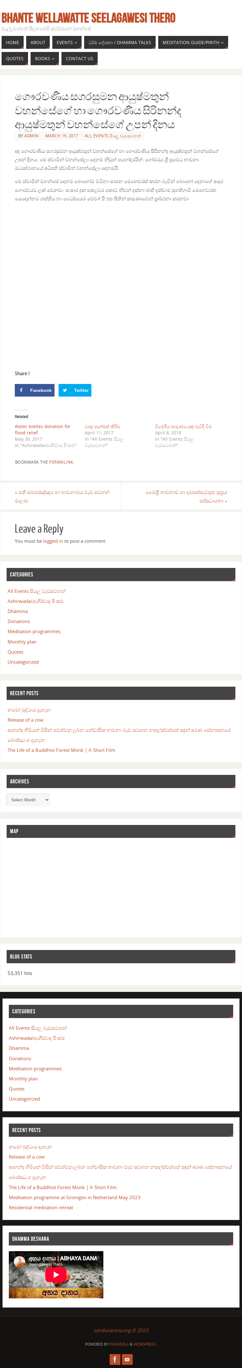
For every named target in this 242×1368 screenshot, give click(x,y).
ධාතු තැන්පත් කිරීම (102, 426)
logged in (53, 541)
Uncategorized (23, 662)
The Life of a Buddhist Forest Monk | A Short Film (61, 750)
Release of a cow (25, 720)
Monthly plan (22, 641)
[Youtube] (127, 1359)
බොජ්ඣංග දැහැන (26, 740)
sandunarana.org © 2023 (121, 1330)
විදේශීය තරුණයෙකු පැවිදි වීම (183, 426)
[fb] (115, 1359)
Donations (19, 621)
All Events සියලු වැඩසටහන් (113, 136)
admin (31, 136)
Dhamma (18, 611)
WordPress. (145, 1344)
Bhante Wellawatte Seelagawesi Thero (89, 18)
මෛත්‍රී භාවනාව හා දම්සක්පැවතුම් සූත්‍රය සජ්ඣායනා (186, 496)
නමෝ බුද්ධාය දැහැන (29, 710)
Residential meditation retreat (41, 1207)
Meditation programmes (34, 631)
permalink (61, 462)
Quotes (15, 652)
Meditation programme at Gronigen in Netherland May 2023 (75, 1197)
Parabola (119, 1344)
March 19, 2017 (61, 136)
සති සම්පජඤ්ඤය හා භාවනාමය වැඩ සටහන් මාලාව (62, 496)
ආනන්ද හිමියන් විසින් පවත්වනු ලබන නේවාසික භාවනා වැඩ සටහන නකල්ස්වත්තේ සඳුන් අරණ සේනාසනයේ (119, 730)
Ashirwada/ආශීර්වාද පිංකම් (36, 601)
